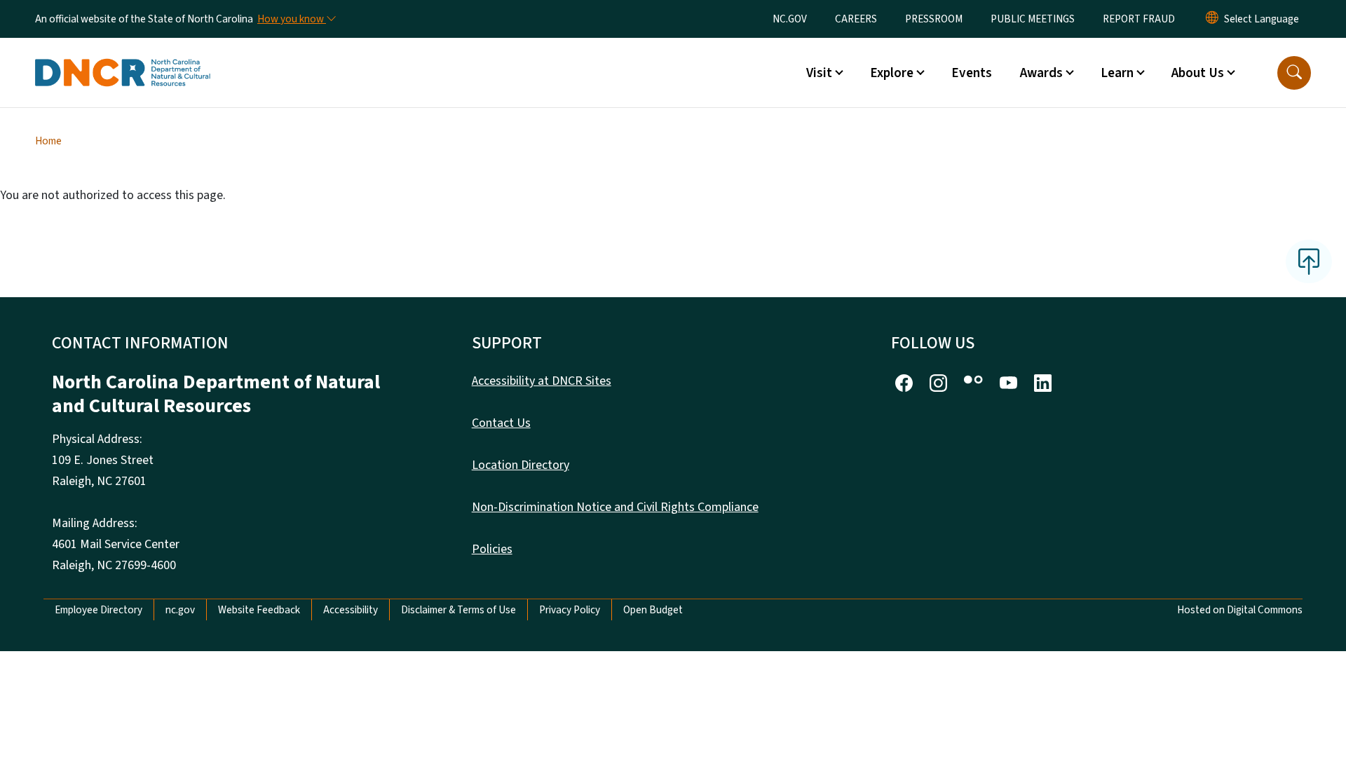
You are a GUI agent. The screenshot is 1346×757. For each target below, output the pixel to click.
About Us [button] (1197, 73)
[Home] (122, 56)
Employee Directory (98, 610)
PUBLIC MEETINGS (1033, 19)
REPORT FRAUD (1139, 19)
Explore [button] (891, 73)
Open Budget (653, 610)
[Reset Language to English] (1212, 18)
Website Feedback (259, 610)
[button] (1294, 73)
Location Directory (520, 465)
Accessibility (350, 610)
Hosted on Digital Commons (1240, 610)
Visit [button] (819, 73)
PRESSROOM (934, 19)
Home (48, 141)
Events (971, 73)
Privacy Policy (569, 610)
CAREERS (856, 19)
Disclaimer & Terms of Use (458, 610)
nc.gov (180, 610)
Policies (492, 549)
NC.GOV (790, 19)
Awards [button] (1041, 73)
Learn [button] (1117, 73)
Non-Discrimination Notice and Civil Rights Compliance (615, 507)
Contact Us (501, 423)
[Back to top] (1309, 261)
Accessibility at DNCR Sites (541, 381)
